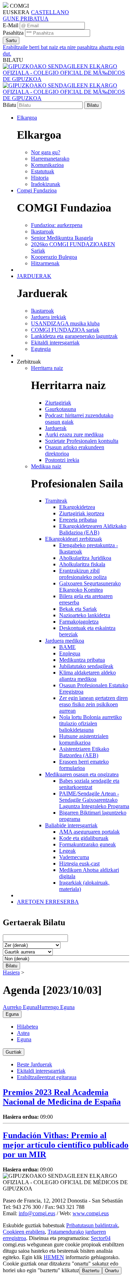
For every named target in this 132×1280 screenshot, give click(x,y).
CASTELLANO (50, 12)
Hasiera (11, 972)
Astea (23, 1033)
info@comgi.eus (37, 1213)
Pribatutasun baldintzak (92, 1225)
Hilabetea (27, 1027)
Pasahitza (13, 33)
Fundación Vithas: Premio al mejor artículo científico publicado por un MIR (65, 1145)
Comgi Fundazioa (37, 190)
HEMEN (54, 1257)
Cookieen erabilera (24, 1232)
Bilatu (9, 105)
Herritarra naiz (47, 368)
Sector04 (101, 1238)
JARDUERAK (34, 276)
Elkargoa (27, 118)
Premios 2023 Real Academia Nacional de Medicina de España (62, 1097)
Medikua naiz (46, 466)
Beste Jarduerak (34, 1064)
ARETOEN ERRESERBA (48, 902)
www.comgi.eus (91, 1213)
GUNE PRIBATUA (26, 19)
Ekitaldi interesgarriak (41, 1071)
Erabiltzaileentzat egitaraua (46, 1077)
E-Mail (10, 25)
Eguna (24, 1039)
